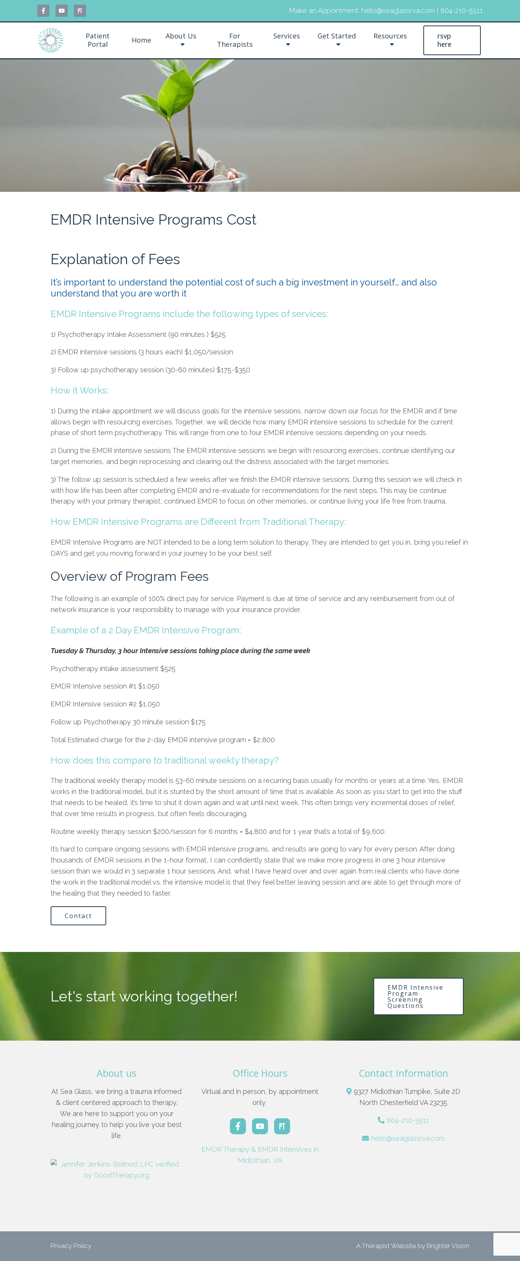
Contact (78, 916)
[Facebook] (43, 11)
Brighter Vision (448, 1246)
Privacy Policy (71, 1246)
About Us (181, 36)
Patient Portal (98, 40)
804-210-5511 (408, 1120)
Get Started (336, 36)
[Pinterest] (80, 11)
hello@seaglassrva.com (408, 1138)
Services (286, 36)
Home (141, 40)
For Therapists (235, 40)
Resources (390, 36)
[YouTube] (62, 11)
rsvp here (444, 40)
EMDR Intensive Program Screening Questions (415, 996)
